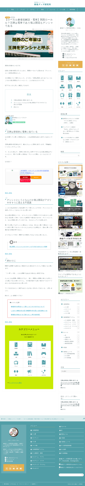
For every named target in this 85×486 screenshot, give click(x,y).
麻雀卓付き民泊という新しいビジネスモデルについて (28, 306)
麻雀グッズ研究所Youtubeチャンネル (70, 271)
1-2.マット (72, 309)
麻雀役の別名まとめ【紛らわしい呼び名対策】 (25, 314)
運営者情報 (10, 461)
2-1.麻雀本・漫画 (72, 320)
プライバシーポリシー (24, 484)
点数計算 (72, 337)
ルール (33, 9)
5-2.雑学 (7, 17)
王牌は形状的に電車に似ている (23, 100)
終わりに (16, 107)
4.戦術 (71, 347)
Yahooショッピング (25, 180)
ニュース (52, 9)
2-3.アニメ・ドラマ (72, 324)
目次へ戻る (8, 193)
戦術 (42, 9)
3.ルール (71, 332)
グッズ (23, 9)
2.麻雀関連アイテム (71, 317)
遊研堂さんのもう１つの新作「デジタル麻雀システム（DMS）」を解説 (71, 120)
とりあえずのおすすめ (70, 57)
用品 (12, 9)
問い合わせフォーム (70, 54)
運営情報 (72, 9)
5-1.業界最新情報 (72, 353)
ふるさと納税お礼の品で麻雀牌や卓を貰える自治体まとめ (29, 310)
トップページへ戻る (15, 382)
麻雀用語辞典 (72, 343)
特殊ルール (72, 339)
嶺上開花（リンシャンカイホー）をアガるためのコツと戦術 (28, 246)
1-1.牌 (72, 307)
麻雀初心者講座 (72, 341)
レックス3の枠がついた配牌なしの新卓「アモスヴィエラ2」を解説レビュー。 (71, 139)
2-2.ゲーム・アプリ (72, 322)
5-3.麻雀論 (72, 357)
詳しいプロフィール (19, 122)
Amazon (36, 177)
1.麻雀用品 (71, 304)
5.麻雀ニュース (71, 351)
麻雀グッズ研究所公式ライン (68, 293)
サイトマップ (68, 56)
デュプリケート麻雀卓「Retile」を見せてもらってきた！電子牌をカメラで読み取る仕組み (71, 130)
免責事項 (34, 484)
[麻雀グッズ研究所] (42, 5)
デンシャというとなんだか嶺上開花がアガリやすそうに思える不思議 (30, 103)
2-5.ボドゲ (72, 328)
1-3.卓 (72, 311)
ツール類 (62, 9)
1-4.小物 (72, 313)
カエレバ (27, 174)
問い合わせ (13, 484)
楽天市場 (25, 177)
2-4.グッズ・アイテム (72, 326)
